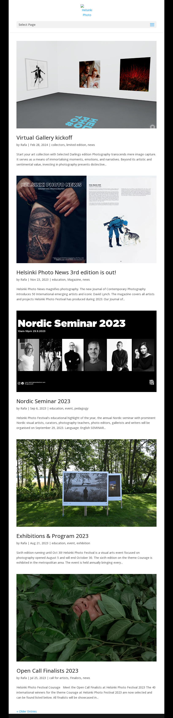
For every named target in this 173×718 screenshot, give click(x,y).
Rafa (23, 145)
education (59, 280)
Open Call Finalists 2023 (47, 670)
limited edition (76, 145)
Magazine (74, 280)
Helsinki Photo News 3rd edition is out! (66, 272)
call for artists (58, 678)
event (69, 408)
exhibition (83, 543)
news (91, 145)
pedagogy (81, 408)
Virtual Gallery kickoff (44, 137)
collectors (58, 145)
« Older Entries (26, 711)
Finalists (75, 678)
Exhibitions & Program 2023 (52, 536)
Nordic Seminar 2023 (43, 401)
